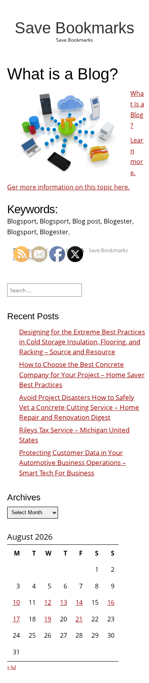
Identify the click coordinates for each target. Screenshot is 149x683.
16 (110, 602)
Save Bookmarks (74, 28)
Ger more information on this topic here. (68, 187)
